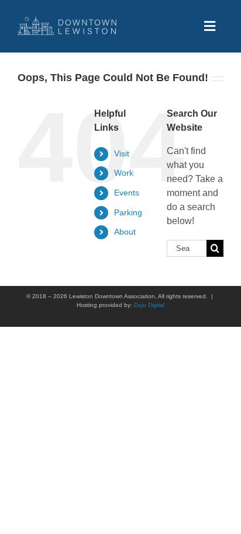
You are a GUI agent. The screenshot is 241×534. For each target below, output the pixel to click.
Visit (121, 153)
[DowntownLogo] (67, 21)
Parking (128, 212)
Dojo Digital (149, 305)
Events (126, 192)
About (125, 231)
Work (123, 172)
